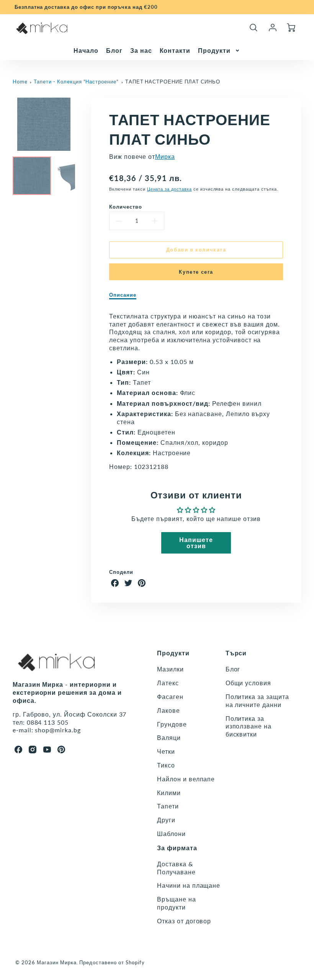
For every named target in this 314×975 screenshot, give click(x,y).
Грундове (172, 724)
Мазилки (170, 669)
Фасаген (170, 696)
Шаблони (171, 833)
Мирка (165, 156)
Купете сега (196, 272)
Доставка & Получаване (176, 867)
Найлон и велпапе (186, 778)
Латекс (168, 682)
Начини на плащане (188, 885)
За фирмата (177, 847)
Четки (166, 751)
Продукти (214, 50)
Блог (114, 50)
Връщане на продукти (176, 903)
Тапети (168, 806)
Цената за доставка (169, 188)
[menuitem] (86, 51)
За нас (141, 50)
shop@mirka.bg (57, 729)
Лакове (168, 710)
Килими (169, 792)
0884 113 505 (48, 722)
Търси (236, 653)
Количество (125, 207)
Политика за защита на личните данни (257, 700)
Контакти (175, 50)
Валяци (169, 737)
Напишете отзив (196, 542)
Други (166, 819)
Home (20, 81)
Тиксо (166, 765)
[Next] (81, 124)
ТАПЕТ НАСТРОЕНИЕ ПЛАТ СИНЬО (172, 81)
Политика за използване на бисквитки (248, 726)
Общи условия (248, 682)
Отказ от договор (184, 920)
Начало (86, 50)
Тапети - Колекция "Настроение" (76, 81)
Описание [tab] (122, 295)
